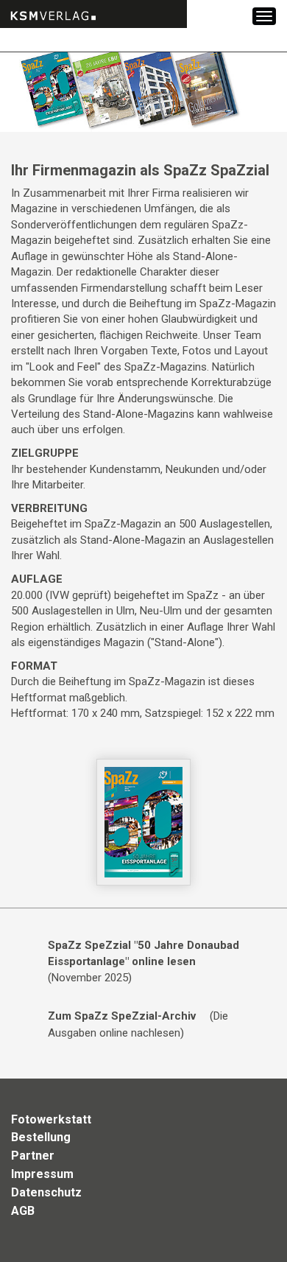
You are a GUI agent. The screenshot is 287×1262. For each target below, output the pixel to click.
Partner (32, 1156)
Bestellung (41, 1137)
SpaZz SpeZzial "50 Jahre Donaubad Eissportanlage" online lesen (143, 953)
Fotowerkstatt (51, 1119)
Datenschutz (46, 1192)
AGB (23, 1211)
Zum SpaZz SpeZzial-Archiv (122, 1016)
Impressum (42, 1174)
